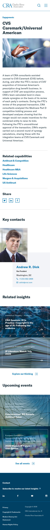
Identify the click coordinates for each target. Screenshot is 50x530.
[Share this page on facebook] (17, 200)
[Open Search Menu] (39, 5)
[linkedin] (4, 496)
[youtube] (32, 496)
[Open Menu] (45, 5)
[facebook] (18, 496)
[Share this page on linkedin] (11, 200)
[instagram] (46, 496)
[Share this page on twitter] (5, 200)
